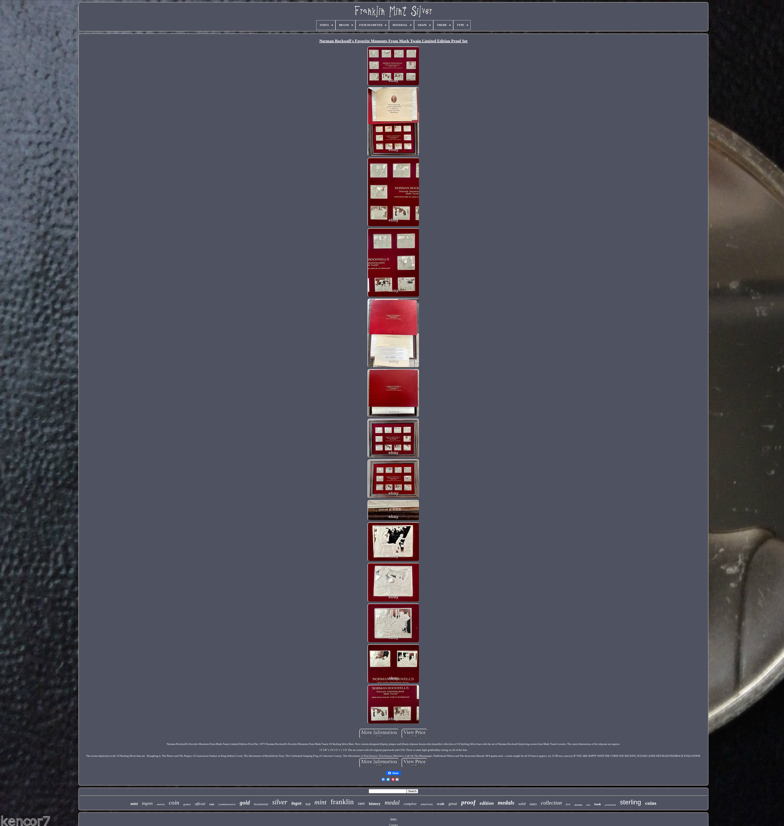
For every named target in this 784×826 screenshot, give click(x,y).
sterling (630, 802)
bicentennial (261, 804)
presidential (610, 805)
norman (578, 805)
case (211, 804)
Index (393, 818)
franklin (342, 802)
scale (440, 804)
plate (588, 805)
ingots (147, 803)
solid (522, 804)
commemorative (227, 804)
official (200, 804)
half (307, 804)
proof (468, 802)
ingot (296, 803)
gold (245, 803)
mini (134, 803)
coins (650, 803)
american (427, 804)
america (161, 804)
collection (551, 803)
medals (506, 802)
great (453, 803)
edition (487, 803)
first (568, 804)
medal (392, 802)
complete (410, 804)
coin (174, 802)
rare (361, 803)
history (375, 803)
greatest (187, 804)
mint (320, 802)
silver (279, 802)
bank (597, 804)
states (533, 804)
